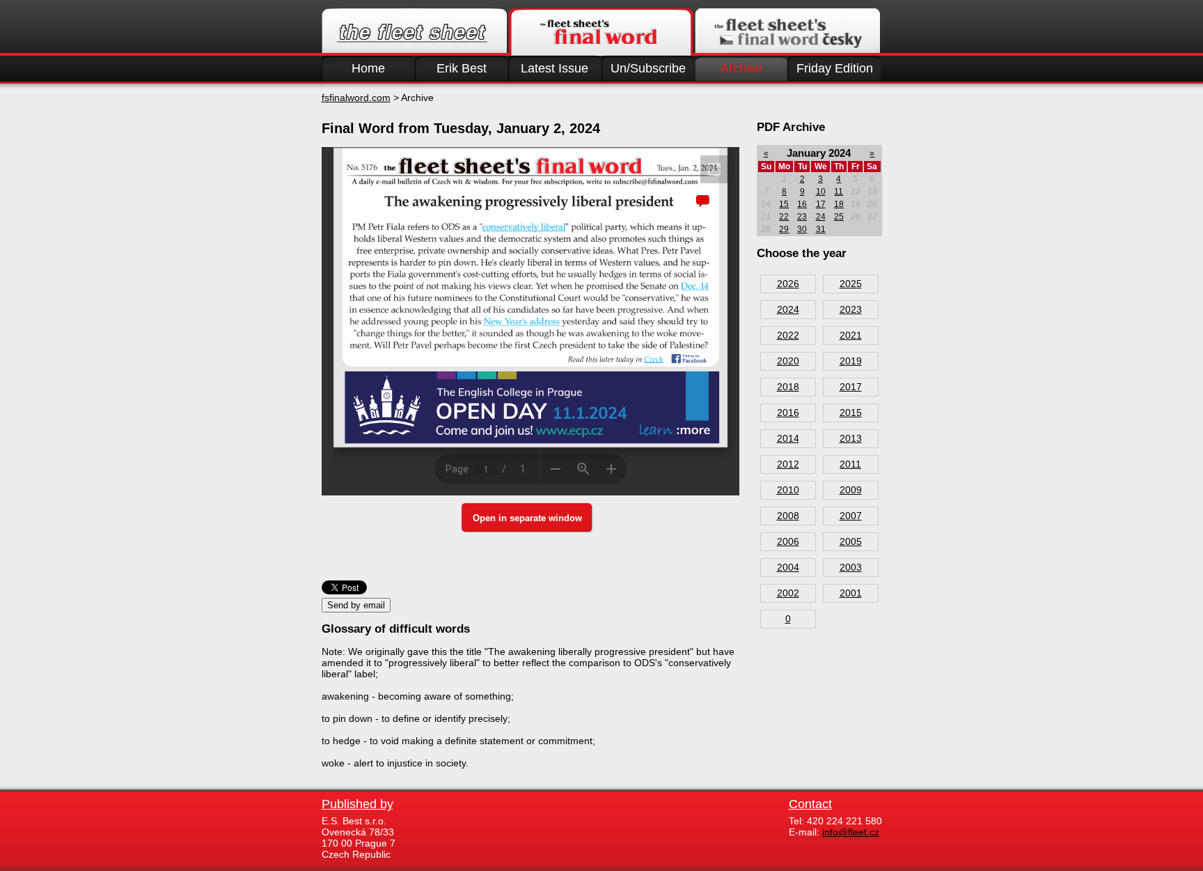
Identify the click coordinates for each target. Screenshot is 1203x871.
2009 (851, 489)
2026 (788, 283)
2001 (851, 593)
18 (839, 204)
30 (802, 229)
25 (839, 217)
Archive (741, 68)
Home (368, 68)
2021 (851, 335)
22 (784, 217)
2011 (850, 464)
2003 (851, 567)
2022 (788, 335)
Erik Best (462, 68)
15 (784, 204)
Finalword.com (600, 32)
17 (821, 204)
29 (784, 229)
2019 (851, 361)
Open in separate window (527, 518)
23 (802, 217)
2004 (788, 567)
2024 (788, 309)
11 (838, 191)
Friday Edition (834, 68)
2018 (788, 386)
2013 (851, 438)
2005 (851, 541)
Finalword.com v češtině (787, 32)
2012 (788, 464)
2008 (788, 515)
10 (821, 191)
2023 (851, 309)
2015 (851, 412)
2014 (788, 438)
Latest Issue (554, 68)
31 (821, 229)
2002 (788, 593)
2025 (851, 283)
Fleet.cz (414, 32)
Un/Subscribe (648, 68)
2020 (788, 361)
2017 (851, 386)
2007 (851, 515)
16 (802, 204)
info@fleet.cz (850, 832)
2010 (788, 489)
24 (821, 217)
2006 (788, 541)
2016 (788, 412)
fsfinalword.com (356, 97)
